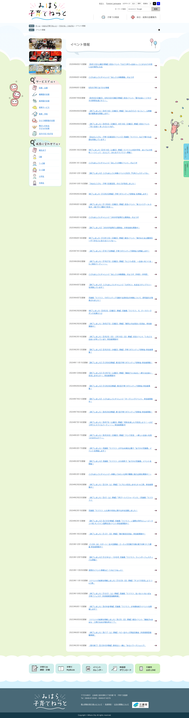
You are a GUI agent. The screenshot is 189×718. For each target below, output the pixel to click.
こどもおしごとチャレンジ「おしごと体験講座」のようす (111, 77)
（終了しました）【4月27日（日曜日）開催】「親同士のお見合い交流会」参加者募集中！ (120, 325)
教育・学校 (43, 114)
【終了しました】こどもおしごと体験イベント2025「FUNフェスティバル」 (119, 173)
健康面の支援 (44, 94)
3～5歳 (42, 170)
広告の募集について (121, 704)
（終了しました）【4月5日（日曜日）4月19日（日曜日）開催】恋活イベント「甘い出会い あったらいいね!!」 (119, 125)
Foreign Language (113, 3)
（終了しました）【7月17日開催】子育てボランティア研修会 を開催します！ (119, 251)
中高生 (41, 183)
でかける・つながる (66, 26)
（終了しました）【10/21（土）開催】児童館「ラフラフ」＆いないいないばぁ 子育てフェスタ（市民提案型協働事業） (120, 595)
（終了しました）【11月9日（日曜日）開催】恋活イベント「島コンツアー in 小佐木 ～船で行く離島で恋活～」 (120, 205)
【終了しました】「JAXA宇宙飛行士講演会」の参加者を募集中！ (114, 228)
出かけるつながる (46, 134)
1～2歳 (42, 163)
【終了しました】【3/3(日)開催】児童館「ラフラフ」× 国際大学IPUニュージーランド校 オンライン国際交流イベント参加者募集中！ (121, 522)
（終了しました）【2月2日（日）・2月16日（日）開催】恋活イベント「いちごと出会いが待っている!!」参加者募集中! (120, 338)
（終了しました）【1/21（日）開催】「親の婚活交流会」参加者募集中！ (117, 534)
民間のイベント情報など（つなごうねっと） (106, 570)
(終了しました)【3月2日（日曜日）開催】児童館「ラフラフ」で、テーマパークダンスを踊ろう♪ (120, 312)
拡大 (133, 3)
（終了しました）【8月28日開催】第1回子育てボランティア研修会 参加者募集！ (120, 412)
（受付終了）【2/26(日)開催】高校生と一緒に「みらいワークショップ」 (117, 645)
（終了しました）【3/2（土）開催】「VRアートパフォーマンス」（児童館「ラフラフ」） (121, 499)
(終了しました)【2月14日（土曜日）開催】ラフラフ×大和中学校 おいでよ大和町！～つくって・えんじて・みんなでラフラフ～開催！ (120, 151)
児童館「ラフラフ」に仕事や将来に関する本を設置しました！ (113, 510)
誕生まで (42, 150)
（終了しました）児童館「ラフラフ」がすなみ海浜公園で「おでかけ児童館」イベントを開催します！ (120, 449)
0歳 (40, 157)
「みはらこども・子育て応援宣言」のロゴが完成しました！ (112, 183)
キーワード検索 (120, 9)
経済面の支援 (44, 101)
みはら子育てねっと (49, 26)
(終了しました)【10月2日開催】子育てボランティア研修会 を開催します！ (118, 194)
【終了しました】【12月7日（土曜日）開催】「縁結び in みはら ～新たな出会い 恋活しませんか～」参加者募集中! (121, 374)
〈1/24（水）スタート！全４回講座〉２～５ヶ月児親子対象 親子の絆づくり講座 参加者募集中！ (120, 545)
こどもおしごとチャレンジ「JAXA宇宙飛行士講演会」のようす (114, 217)
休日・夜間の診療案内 (146, 17)
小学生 (41, 176)
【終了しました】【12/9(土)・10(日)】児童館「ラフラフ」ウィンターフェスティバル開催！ (121, 558)
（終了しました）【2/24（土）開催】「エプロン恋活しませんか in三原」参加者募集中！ (121, 486)
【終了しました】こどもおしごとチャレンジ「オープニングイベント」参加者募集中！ (121, 400)
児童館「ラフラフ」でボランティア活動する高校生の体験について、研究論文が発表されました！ (121, 299)
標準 (139, 3)
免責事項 (108, 704)
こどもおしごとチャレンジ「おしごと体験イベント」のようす (113, 163)
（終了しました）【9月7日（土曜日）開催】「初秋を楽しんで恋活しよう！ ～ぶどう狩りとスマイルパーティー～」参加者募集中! (121, 423)
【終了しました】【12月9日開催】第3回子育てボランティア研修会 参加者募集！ (120, 362)
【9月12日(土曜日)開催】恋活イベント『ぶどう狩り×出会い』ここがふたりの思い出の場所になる (120, 65)
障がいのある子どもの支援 (44, 127)
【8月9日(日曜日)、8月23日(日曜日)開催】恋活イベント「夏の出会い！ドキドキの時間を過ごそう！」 (120, 99)
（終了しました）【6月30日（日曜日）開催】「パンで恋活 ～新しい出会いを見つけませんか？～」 (120, 436)
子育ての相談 (113, 17)
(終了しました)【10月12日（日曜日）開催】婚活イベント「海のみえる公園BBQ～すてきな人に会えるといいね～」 (121, 239)
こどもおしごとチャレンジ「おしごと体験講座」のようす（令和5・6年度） (119, 274)
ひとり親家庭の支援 (47, 120)
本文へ (101, 3)
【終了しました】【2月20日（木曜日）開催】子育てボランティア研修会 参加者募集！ (121, 351)
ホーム (37, 26)
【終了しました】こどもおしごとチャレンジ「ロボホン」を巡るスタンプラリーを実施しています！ (120, 286)
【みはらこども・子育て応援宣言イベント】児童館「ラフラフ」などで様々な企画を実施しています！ (120, 138)
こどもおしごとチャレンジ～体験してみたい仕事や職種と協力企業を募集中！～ (120, 474)
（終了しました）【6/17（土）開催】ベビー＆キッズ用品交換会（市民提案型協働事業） (120, 634)
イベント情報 (40, 30)
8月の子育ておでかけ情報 (99, 87)
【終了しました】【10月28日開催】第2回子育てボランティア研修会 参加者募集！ (119, 387)
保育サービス (44, 107)
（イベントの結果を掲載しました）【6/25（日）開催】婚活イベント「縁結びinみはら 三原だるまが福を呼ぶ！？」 (121, 621)
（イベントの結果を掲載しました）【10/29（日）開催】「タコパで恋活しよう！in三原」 (120, 582)
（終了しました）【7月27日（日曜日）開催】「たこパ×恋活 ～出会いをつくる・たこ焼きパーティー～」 (121, 262)
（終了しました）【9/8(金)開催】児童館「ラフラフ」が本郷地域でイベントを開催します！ (120, 608)
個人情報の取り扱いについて (91, 704)
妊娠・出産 (43, 88)
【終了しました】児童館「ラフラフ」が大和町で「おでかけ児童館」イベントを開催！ (120, 462)
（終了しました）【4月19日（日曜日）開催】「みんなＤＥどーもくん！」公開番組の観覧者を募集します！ (120, 112)
